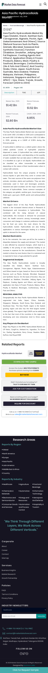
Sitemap (5, 558)
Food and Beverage (17, 26)
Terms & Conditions (10, 594)
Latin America (8, 465)
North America (8, 453)
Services (7, 565)
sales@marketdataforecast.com (28, 414)
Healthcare (7, 484)
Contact (5, 554)
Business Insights (9, 570)
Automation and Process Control (24, 507)
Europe (5, 457)
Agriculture (24, 484)
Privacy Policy (7, 598)
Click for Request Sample (26, 670)
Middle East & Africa (10, 469)
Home (5, 26)
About (4, 546)
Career (4, 550)
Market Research (9, 574)
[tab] (9, 92)
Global (5, 450)
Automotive (24, 491)
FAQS (4, 590)
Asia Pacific (7, 461)
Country (6, 473)
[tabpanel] (24, 217)
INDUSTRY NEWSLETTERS (15, 605)
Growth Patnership (9, 578)
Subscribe (41, 616)
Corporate (8, 541)
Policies (6, 585)
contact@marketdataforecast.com (21, 633)
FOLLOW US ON (24, 649)
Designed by (24, 665)
